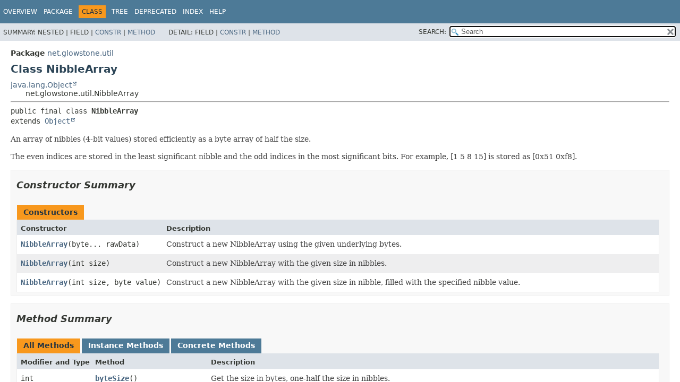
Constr (108, 32)
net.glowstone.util (80, 53)
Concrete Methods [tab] (216, 345)
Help (217, 11)
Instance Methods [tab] (125, 345)
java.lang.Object (41, 85)
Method (141, 32)
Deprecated (155, 11)
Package (58, 11)
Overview (20, 11)
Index (193, 11)
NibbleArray (44, 244)
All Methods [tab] (48, 345)
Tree (120, 11)
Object (57, 121)
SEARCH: (432, 32)
